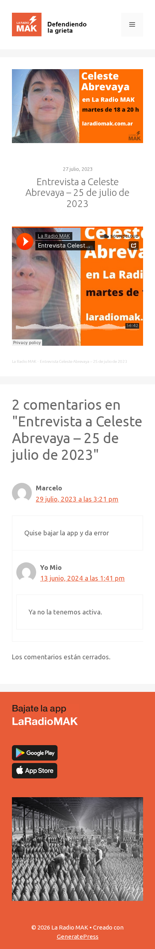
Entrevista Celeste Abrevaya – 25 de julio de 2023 (83, 361)
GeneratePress (78, 936)
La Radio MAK (24, 361)
